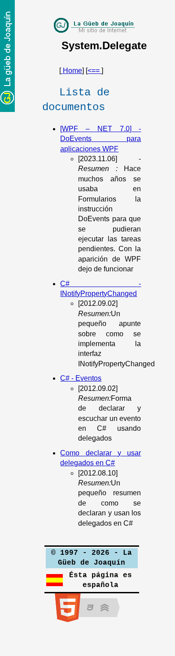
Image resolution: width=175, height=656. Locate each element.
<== (94, 70)
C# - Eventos (80, 378)
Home (71, 70)
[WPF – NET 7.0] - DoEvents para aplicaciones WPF (100, 139)
